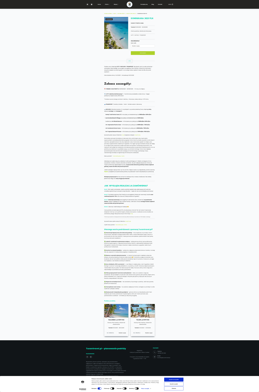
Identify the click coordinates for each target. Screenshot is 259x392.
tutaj (123, 135)
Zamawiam (143, 53)
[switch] (112, 388)
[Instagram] (91, 4)
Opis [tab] (129, 61)
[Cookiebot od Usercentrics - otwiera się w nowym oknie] (83, 389)
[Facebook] (87, 4)
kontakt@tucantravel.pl (163, 357)
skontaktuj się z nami (118, 156)
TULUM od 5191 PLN (142, 320)
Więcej (115, 4)
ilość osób (133, 43)
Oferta (106, 4)
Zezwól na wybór (174, 384)
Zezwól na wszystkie (174, 379)
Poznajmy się (144, 4)
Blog (153, 4)
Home (99, 4)
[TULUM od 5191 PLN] (143, 311)
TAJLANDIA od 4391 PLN (116, 320)
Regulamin (139, 350)
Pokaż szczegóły (145, 388)
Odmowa (174, 388)
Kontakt (160, 4)
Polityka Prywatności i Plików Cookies (139, 352)
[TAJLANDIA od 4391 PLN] (116, 311)
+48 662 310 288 (161, 353)
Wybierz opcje (122, 333)
